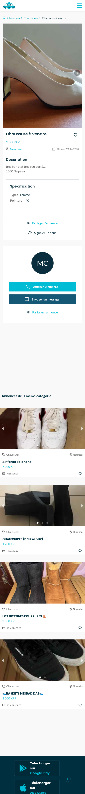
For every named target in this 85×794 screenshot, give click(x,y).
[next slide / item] (77, 73)
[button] (38, 445)
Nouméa (14, 18)
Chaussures (31, 18)
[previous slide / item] (3, 428)
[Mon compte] (79, 5)
